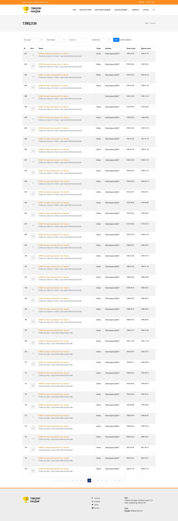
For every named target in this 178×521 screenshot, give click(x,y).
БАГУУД (146, 10)
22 (106, 480)
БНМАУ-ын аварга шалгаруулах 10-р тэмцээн (54, 117)
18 (89, 480)
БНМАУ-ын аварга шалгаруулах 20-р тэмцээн (54, 224)
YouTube (96, 508)
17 (85, 480)
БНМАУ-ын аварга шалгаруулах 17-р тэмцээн (54, 192)
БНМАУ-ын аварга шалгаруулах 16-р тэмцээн (54, 181)
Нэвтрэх (141, 2)
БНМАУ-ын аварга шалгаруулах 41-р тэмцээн (54, 447)
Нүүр (74, 10)
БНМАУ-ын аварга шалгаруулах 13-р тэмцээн (54, 149)
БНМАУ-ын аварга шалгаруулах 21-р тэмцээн (54, 235)
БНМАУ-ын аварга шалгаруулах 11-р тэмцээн (54, 128)
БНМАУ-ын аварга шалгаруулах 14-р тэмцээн (54, 160)
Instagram (97, 501)
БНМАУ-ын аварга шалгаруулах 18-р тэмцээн (54, 203)
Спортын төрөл (85, 10)
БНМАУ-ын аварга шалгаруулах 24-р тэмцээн (54, 266)
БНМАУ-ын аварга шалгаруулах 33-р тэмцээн (54, 362)
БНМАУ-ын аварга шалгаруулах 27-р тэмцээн (54, 298)
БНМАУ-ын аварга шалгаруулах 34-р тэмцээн (54, 373)
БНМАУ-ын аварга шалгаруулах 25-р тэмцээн (54, 277)
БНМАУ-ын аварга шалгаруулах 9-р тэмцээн (53, 107)
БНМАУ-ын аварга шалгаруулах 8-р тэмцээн (53, 96)
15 (76, 480)
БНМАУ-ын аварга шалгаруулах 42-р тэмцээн (54, 458)
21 (102, 480)
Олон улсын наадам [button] (102, 10)
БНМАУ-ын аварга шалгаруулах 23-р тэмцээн (54, 256)
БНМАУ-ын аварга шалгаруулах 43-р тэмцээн (54, 469)
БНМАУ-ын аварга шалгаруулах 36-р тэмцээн (54, 394)
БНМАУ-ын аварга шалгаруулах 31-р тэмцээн (54, 341)
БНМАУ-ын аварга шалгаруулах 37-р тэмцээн (54, 405)
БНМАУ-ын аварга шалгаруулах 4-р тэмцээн (53, 64)
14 (72, 480)
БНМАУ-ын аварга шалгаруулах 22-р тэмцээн (54, 245)
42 (114, 480)
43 (118, 480)
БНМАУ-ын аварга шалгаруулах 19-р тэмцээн (54, 213)
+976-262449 (29, 2)
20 (97, 480)
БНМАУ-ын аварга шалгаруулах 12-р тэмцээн (54, 139)
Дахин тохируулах (125, 40)
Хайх (116, 40)
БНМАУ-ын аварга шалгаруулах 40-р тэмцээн (54, 437)
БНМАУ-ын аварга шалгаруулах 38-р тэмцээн (54, 416)
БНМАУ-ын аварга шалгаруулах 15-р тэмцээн (54, 171)
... (68, 480)
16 (80, 480)
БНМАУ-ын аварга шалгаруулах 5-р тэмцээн (53, 75)
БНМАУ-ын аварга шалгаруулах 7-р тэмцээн (53, 86)
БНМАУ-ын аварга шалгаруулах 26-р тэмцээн (54, 288)
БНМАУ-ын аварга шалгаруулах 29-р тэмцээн (54, 320)
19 (93, 480)
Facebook (97, 498)
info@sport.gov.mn (44, 2)
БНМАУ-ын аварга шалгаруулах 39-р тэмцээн (54, 426)
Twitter (96, 505)
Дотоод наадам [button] (121, 10)
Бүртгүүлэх (150, 2)
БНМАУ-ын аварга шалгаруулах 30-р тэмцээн (54, 330)
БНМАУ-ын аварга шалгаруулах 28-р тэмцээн (54, 309)
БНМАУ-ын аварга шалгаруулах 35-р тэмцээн (54, 384)
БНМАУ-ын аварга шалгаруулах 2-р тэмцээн (53, 54)
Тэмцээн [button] (135, 10)
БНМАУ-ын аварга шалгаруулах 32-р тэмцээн (54, 352)
